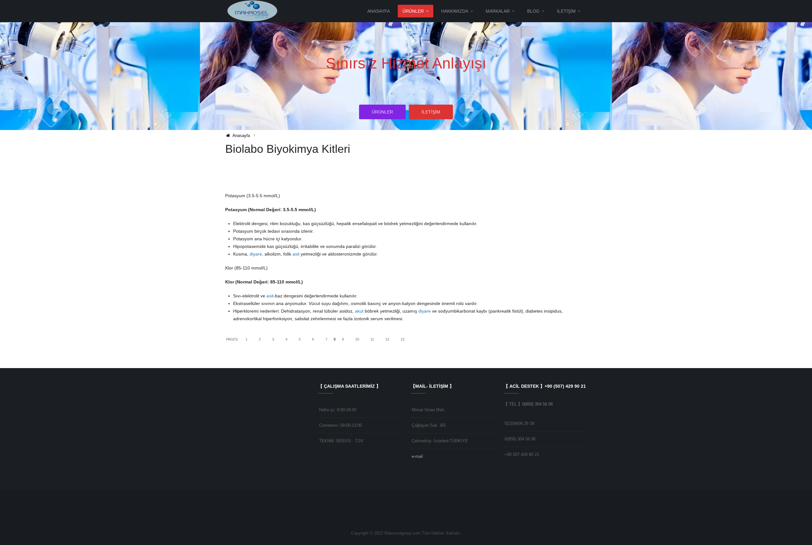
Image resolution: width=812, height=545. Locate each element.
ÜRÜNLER (413, 11)
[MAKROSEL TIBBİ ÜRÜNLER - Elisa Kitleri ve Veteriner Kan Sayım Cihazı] (253, 10)
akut (359, 311)
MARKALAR (498, 11)
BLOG (533, 11)
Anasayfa (378, 11)
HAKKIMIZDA (454, 11)
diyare (256, 253)
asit (295, 253)
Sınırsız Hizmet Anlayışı (406, 63)
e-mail (417, 456)
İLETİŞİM (566, 11)
